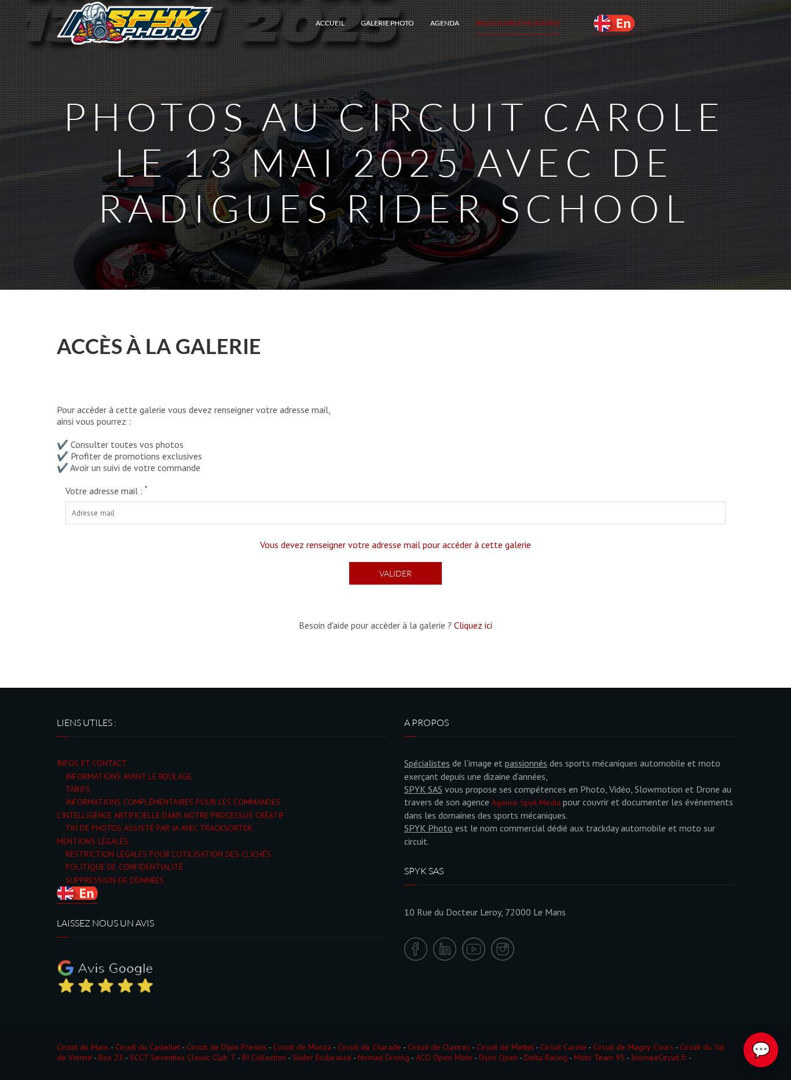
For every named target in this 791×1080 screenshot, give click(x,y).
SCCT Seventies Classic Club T (183, 1057)
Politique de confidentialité (124, 867)
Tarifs (77, 789)
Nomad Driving (383, 1057)
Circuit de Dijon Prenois (226, 1047)
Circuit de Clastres (439, 1047)
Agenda (444, 23)
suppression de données (114, 880)
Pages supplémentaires (517, 23)
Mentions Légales (93, 841)
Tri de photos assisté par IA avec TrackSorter (158, 828)
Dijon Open (498, 1057)
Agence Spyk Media (526, 802)
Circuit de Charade (369, 1047)
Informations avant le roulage (128, 776)
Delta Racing (545, 1057)
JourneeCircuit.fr (659, 1057)
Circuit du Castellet (147, 1047)
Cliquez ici (473, 625)
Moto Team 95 (599, 1057)
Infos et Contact (92, 763)
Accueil (330, 23)
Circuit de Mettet (505, 1047)
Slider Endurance (321, 1057)
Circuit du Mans (83, 1047)
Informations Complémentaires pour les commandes (172, 802)
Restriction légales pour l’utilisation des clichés (168, 854)
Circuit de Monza (302, 1047)
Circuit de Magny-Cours (633, 1047)
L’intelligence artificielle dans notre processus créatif (170, 815)
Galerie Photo (387, 23)
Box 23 (110, 1057)
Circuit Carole (563, 1047)
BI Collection (264, 1057)
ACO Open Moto (444, 1057)
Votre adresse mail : (106, 491)
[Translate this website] (614, 23)
